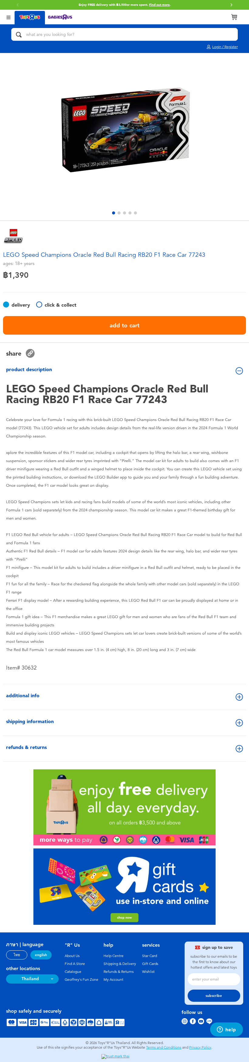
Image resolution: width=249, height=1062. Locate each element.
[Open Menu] (8, 17)
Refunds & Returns (119, 972)
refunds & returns (26, 747)
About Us (72, 956)
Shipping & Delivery (120, 964)
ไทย (17, 955)
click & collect (61, 305)
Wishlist (148, 972)
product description (29, 369)
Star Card (149, 956)
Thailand (30, 978)
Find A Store (75, 964)
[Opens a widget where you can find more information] (226, 1030)
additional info (22, 695)
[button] (231, 4)
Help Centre (114, 956)
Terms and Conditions (163, 1047)
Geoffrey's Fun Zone (81, 979)
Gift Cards (150, 964)
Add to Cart (124, 325)
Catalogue (73, 972)
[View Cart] (234, 17)
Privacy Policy (200, 1047)
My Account (113, 979)
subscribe (214, 996)
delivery (21, 305)
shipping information (30, 721)
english (41, 955)
